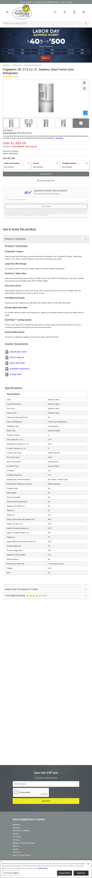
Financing (16, 840)
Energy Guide (16, 374)
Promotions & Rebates (21, 830)
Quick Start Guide (17, 363)
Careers (15, 849)
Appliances (7, 65)
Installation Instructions (19, 369)
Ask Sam (46, 206)
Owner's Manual (17, 357)
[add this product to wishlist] (84, 88)
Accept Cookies (64, 873)
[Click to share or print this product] (84, 82)
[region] (46, 869)
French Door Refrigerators (33, 65)
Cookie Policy (42, 868)
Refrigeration (17, 65)
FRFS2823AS (13, 153)
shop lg (46, 58)
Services (16, 834)
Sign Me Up (46, 801)
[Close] (88, 863)
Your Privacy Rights (10, 873)
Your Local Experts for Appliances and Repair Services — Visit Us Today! (46, 2)
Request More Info (47, 181)
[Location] (65, 12)
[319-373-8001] (74, 12)
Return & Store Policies (21, 855)
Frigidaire (15, 151)
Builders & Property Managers (24, 843)
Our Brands (17, 837)
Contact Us (17, 852)
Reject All (81, 873)
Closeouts (16, 827)
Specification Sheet (18, 352)
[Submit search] (86, 23)
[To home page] (22, 12)
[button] (7, 12)
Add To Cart (46, 174)
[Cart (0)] (84, 12)
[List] (55, 12)
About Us (16, 846)
